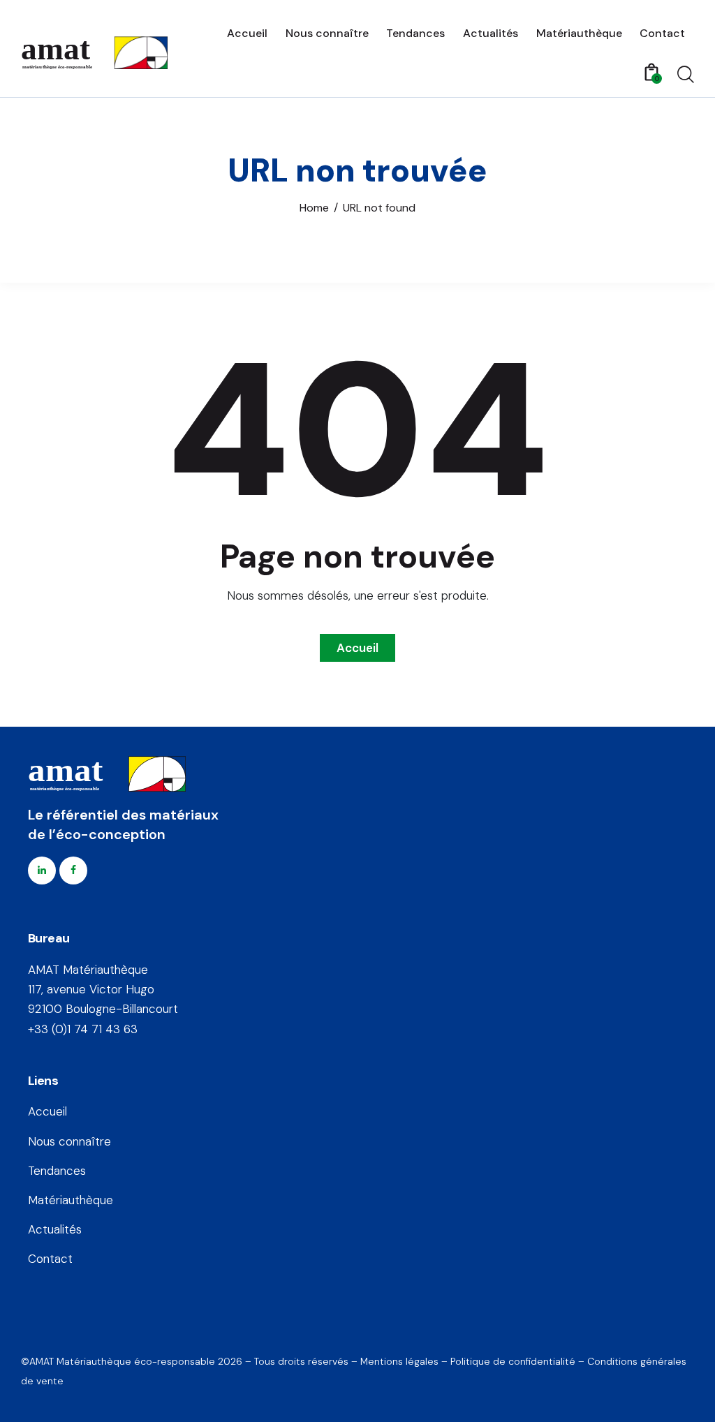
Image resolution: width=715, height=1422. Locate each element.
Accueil (357, 648)
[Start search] (685, 74)
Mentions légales (399, 1361)
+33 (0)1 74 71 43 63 (83, 1029)
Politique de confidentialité (512, 1361)
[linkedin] (42, 870)
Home (314, 208)
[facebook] (73, 870)
